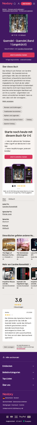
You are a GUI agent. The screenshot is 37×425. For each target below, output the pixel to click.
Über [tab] (4, 199)
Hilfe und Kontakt (12, 357)
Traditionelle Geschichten (10, 11)
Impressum (15, 405)
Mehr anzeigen (7, 101)
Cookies (21, 405)
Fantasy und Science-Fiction (13, 120)
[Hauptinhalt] (34, 4)
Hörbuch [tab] (12, 199)
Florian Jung (7, 214)
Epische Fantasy (9, 124)
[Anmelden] (19, 4)
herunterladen (21, 349)
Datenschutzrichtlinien (20, 402)
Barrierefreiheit (7, 402)
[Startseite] (7, 3)
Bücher (4, 9)
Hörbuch (5, 228)
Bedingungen (7, 405)
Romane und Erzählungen (16, 9)
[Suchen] (15, 4)
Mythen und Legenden (26, 11)
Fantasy (29, 120)
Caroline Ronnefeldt (25, 49)
